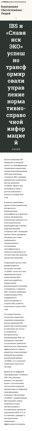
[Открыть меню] (16, 18)
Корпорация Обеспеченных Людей (11, 10)
